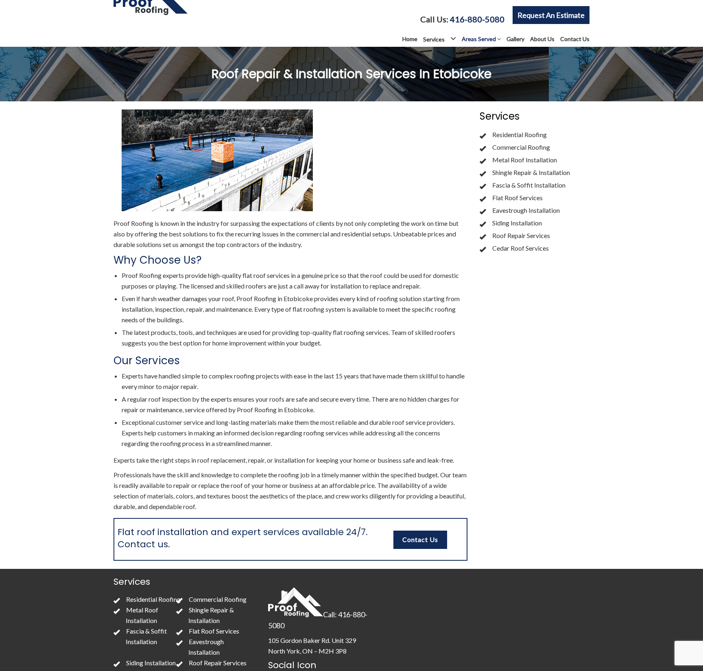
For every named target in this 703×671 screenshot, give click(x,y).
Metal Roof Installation (524, 160)
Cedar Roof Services (520, 248)
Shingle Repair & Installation (531, 172)
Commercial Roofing (521, 147)
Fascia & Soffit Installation (528, 185)
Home (409, 38)
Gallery (515, 38)
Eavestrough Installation (526, 210)
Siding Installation (517, 223)
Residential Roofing (519, 134)
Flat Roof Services (517, 197)
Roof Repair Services (521, 235)
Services (434, 39)
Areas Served (479, 38)
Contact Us (574, 38)
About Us (542, 38)
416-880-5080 (477, 19)
